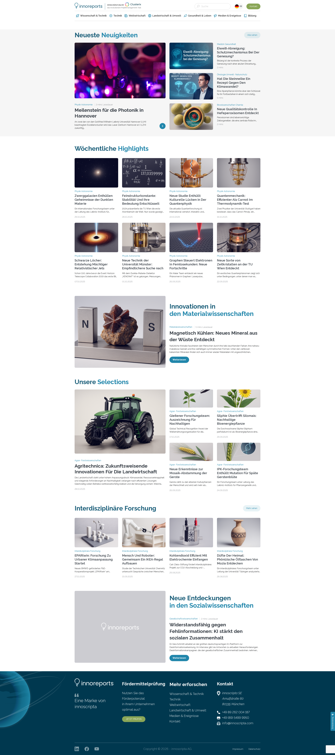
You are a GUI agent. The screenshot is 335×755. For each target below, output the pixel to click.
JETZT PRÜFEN (133, 719)
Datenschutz (254, 749)
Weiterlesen (179, 359)
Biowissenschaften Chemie (230, 105)
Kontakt (253, 6)
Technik (174, 699)
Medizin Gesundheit (226, 44)
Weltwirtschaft (179, 705)
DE (240, 6)
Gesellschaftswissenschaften (183, 619)
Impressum (238, 749)
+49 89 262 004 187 (236, 712)
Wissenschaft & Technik (186, 694)
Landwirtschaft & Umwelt (187, 710)
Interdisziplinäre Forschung (87, 551)
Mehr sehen (251, 508)
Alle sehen (252, 35)
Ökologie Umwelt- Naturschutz (232, 74)
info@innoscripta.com (237, 723)
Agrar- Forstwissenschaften (88, 460)
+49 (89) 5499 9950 (235, 718)
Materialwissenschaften (180, 327)
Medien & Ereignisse (184, 716)
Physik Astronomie (84, 105)
